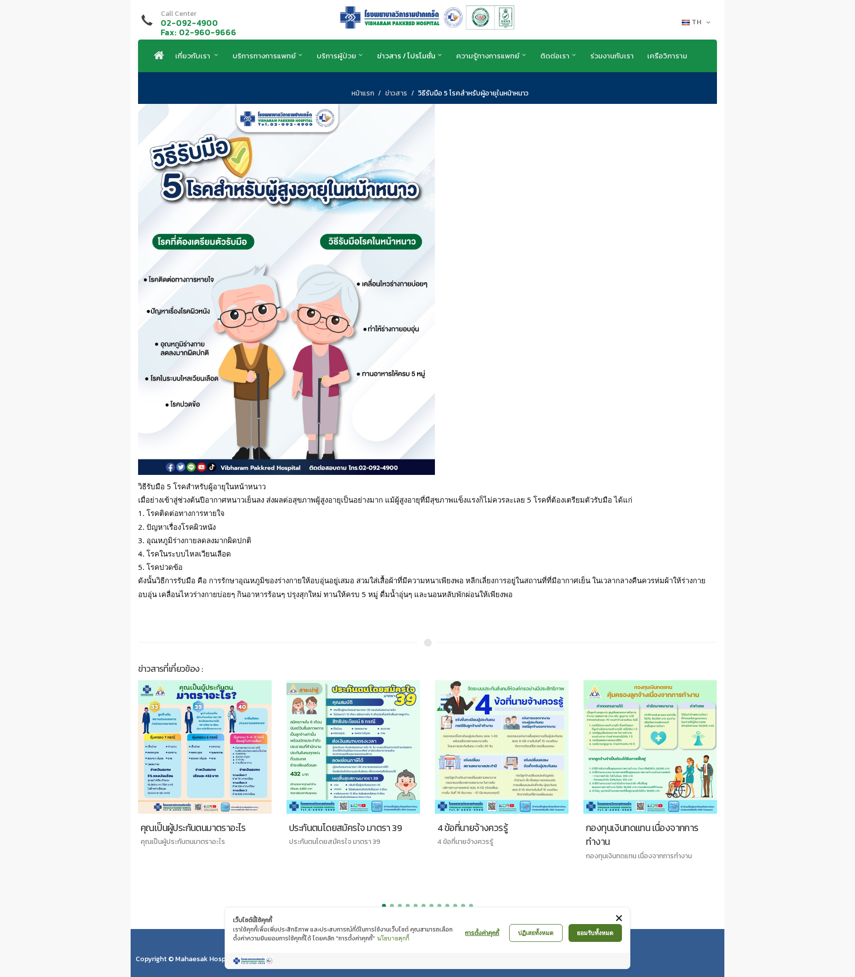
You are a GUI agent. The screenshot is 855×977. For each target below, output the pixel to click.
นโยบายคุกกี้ (393, 938)
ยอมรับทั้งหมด (595, 932)
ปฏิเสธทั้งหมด (536, 932)
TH (697, 22)
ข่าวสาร (396, 93)
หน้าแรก (362, 93)
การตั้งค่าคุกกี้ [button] (482, 933)
